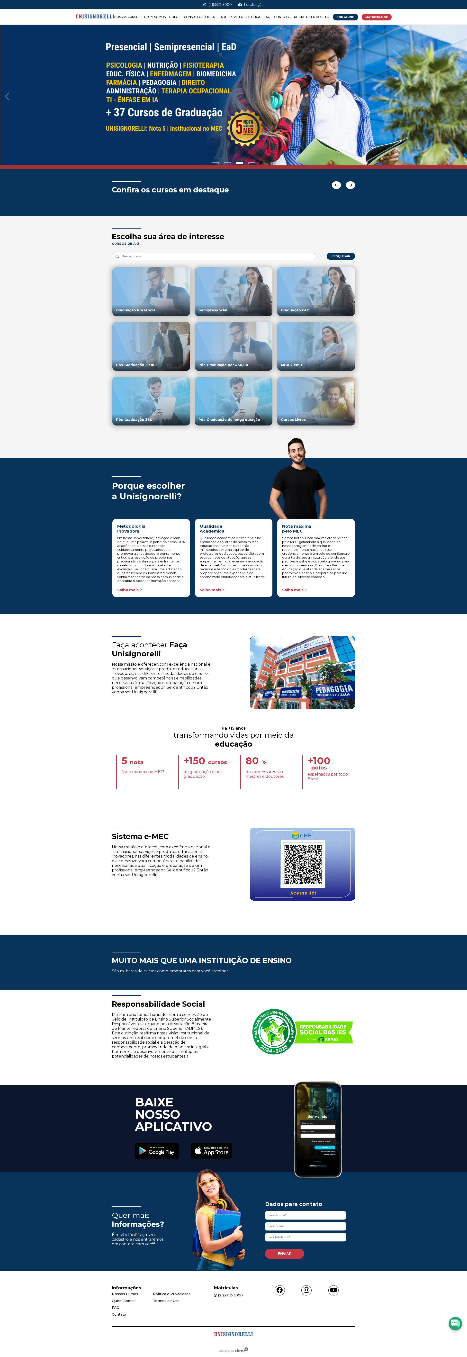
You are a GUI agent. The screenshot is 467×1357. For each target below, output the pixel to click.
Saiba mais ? (129, 590)
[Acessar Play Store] (157, 1151)
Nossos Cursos (127, 17)
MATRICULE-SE (376, 17)
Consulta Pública (199, 17)
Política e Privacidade (172, 1294)
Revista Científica (245, 17)
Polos (174, 17)
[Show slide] (215, 163)
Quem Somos (155, 17)
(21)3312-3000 (219, 4)
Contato (282, 17)
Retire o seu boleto (311, 17)
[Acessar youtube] (333, 1290)
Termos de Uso (166, 1301)
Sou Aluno (345, 17)
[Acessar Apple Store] (212, 1151)
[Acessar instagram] (306, 1290)
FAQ (267, 17)
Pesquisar (341, 256)
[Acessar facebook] (280, 1290)
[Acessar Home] (94, 22)
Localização (253, 4)
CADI (222, 17)
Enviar (285, 1254)
